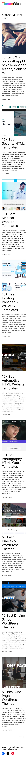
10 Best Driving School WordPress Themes (13, 621)
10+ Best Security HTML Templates (13, 143)
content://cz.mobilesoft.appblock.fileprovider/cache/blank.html (14, 65)
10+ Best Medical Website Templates (10, 220)
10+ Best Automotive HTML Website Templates (13, 382)
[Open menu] (25, 3)
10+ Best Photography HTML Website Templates (13, 460)
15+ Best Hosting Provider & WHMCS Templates (10, 302)
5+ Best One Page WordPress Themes (11, 697)
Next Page (22, 736)
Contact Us (13, 749)
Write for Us (5, 749)
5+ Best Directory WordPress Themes (10, 543)
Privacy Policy (19, 747)
